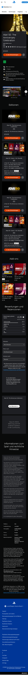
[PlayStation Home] (14, 2)
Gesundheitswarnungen (9, 571)
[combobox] (14, 344)
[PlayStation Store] (7, 7)
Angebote (20, 11)
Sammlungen (12, 11)
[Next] (26, 91)
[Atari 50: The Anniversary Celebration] (12, 92)
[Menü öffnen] (1, 2)
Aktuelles (4, 11)
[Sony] (24, 674)
